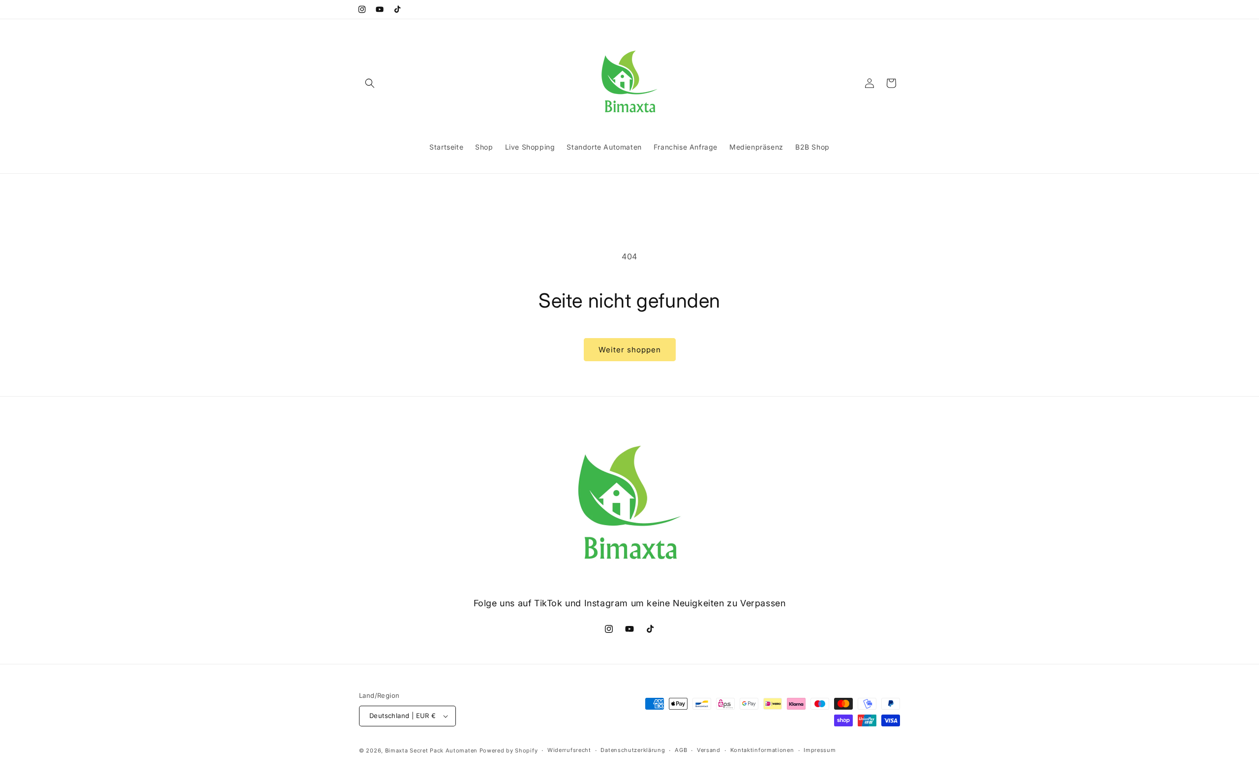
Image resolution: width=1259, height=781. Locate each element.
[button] (370, 83)
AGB (681, 750)
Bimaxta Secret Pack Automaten (431, 750)
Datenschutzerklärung (632, 750)
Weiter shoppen (630, 349)
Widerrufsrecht (569, 750)
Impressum (820, 750)
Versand (708, 750)
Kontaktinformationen (762, 750)
